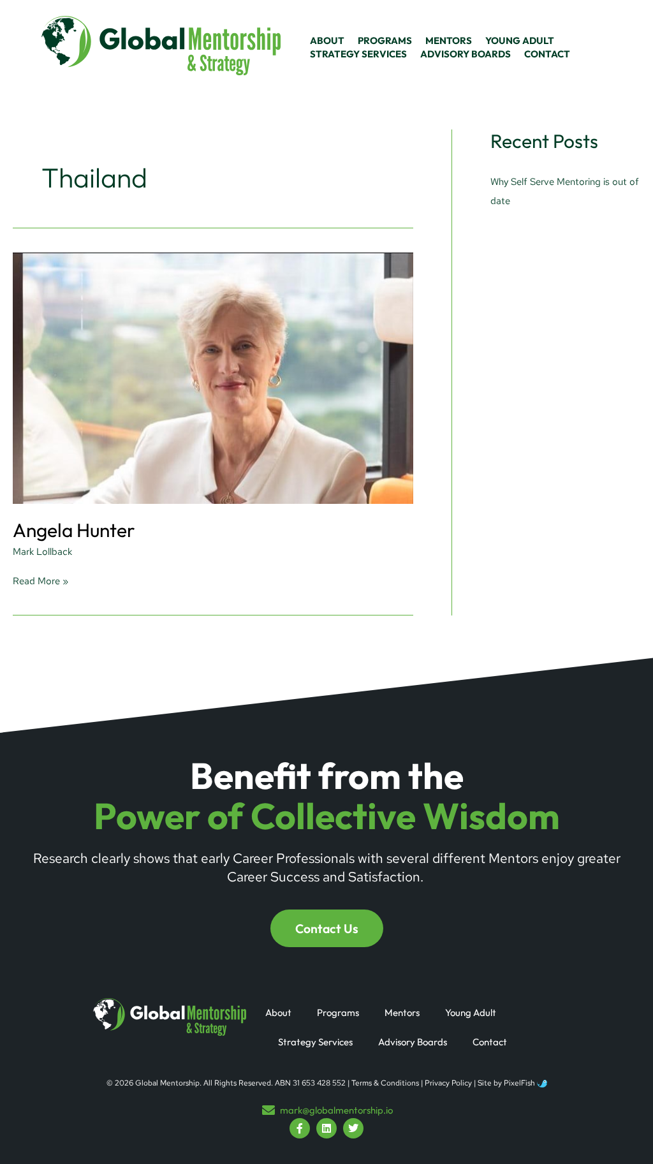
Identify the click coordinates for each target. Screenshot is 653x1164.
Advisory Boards (412, 1042)
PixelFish (520, 1083)
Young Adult (470, 1012)
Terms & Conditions (385, 1083)
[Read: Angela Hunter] (213, 377)
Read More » (40, 580)
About (278, 1012)
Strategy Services (315, 1042)
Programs (338, 1012)
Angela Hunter (74, 530)
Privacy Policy (448, 1083)
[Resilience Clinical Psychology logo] (169, 1017)
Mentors (402, 1012)
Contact (490, 1042)
